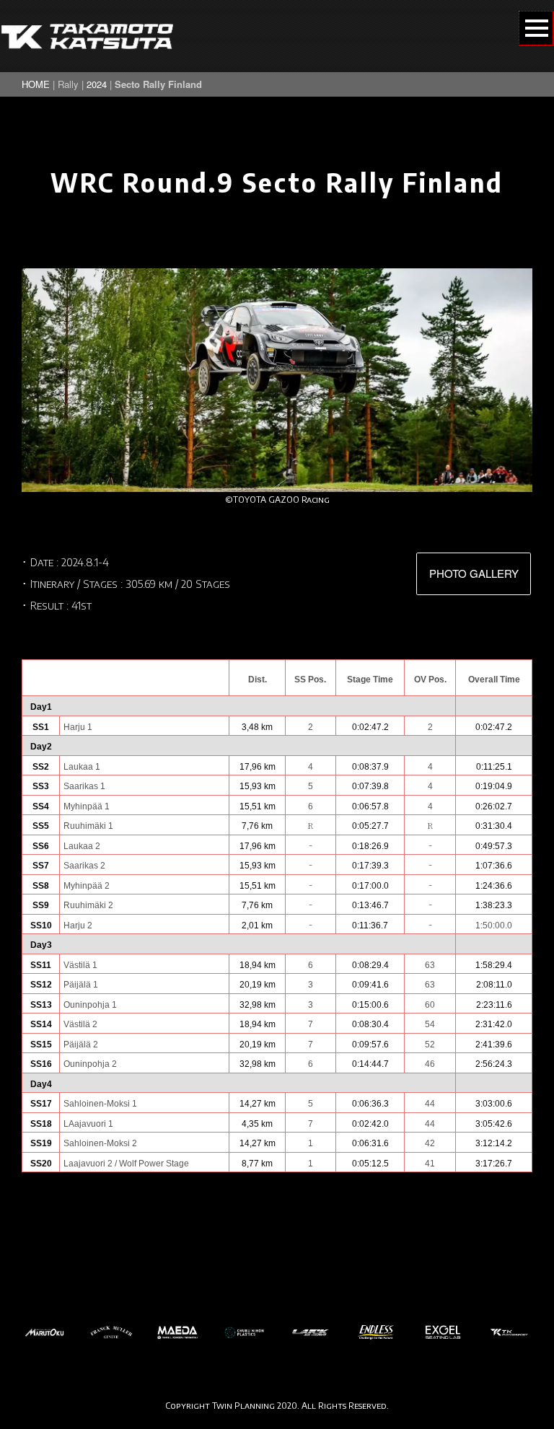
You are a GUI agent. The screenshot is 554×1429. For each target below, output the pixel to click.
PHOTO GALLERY (474, 573)
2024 (97, 84)
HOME (36, 84)
